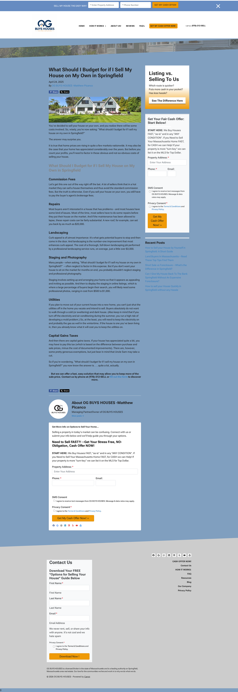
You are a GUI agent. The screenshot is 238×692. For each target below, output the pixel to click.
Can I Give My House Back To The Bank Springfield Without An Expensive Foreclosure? (166, 277)
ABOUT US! (116, 26)
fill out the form (119, 376)
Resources (186, 578)
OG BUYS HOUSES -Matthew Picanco (72, 85)
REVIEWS (130, 26)
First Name (56, 583)
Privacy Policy (95, 511)
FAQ (189, 574)
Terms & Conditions (76, 511)
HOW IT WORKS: (183, 569)
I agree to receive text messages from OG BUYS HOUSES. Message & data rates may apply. (95, 501)
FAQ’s (142, 26)
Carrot (87, 676)
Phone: (56, 478)
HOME (82, 26)
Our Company (184, 586)
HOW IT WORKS (96, 26)
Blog (189, 582)
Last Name (56, 598)
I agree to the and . (78, 511)
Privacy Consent (57, 642)
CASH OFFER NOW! (181, 561)
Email (53, 613)
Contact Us (186, 565)
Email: (99, 478)
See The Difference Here (167, 100)
